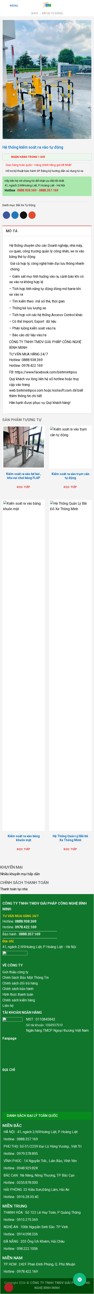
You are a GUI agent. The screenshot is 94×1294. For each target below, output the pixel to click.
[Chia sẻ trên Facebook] (6, 215)
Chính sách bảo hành (17, 989)
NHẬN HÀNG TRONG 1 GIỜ (28, 156)
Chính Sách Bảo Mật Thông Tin (25, 977)
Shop (34, 13)
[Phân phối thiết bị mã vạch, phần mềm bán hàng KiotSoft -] (47, 5)
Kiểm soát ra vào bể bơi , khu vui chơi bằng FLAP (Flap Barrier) (23, 478)
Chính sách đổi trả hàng (20, 983)
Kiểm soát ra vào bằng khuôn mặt (24, 838)
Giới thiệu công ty (15, 972)
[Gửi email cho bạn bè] (23, 215)
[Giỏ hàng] (84, 5)
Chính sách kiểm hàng (18, 1000)
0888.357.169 (48, 190)
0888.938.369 (26, 190)
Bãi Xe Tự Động (52, 13)
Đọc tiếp (23, 487)
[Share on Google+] (32, 215)
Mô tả (12, 231)
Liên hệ (7, 1006)
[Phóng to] (8, 134)
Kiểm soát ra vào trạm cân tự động (70, 476)
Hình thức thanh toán (17, 994)
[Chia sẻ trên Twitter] (15, 215)
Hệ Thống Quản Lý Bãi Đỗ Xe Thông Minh (70, 838)
